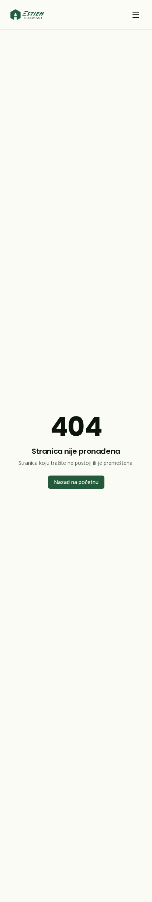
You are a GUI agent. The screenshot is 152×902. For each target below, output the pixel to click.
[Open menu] (135, 14)
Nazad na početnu (76, 481)
